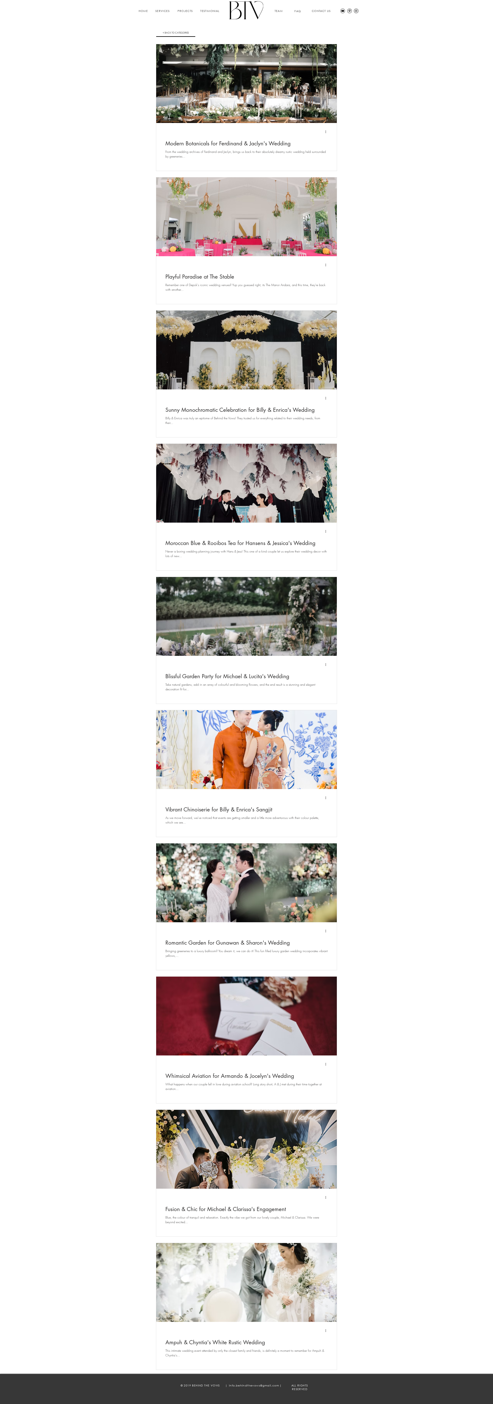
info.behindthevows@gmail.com (254, 1385)
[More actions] (327, 131)
